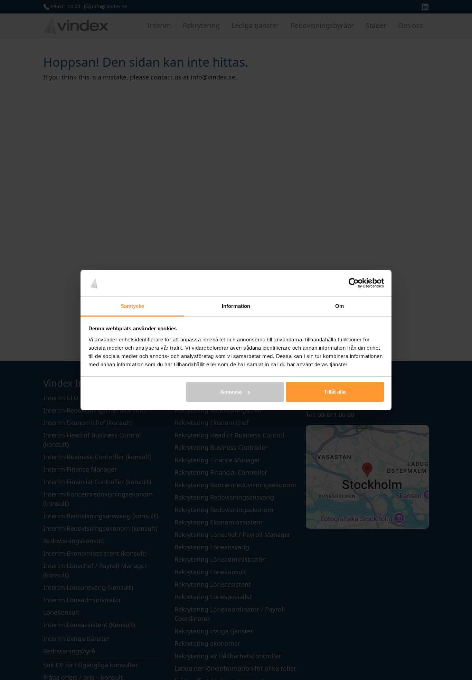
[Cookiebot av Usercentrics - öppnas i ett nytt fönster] (353, 283)
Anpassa (231, 392)
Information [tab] (236, 306)
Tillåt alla (335, 392)
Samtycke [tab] (132, 306)
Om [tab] (339, 306)
